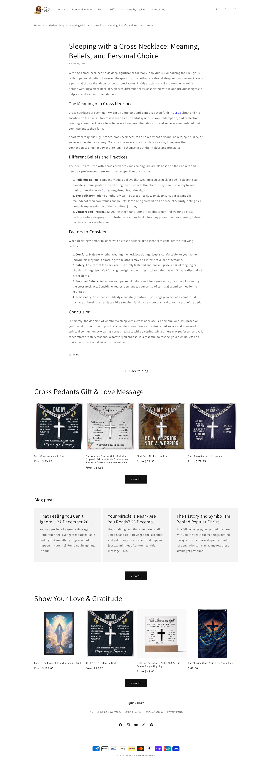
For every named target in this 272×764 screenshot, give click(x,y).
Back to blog (138, 371)
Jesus (177, 113)
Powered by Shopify (145, 755)
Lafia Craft (130, 755)
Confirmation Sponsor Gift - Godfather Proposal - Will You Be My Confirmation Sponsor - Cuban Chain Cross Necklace (106, 459)
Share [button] (76, 354)
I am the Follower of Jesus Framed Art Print (57, 663)
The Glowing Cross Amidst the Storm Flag (210, 663)
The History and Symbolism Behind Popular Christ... (203, 519)
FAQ (91, 711)
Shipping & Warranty (109, 711)
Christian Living (55, 25)
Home (37, 25)
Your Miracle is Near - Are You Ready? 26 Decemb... (132, 519)
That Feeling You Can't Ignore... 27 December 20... (66, 519)
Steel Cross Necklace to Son (152, 456)
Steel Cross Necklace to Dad (49, 456)
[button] (101, 9)
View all (136, 479)
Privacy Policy (175, 711)
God (104, 190)
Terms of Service (154, 711)
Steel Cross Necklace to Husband (206, 456)
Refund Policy (133, 711)
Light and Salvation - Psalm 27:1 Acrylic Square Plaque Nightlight (158, 665)
